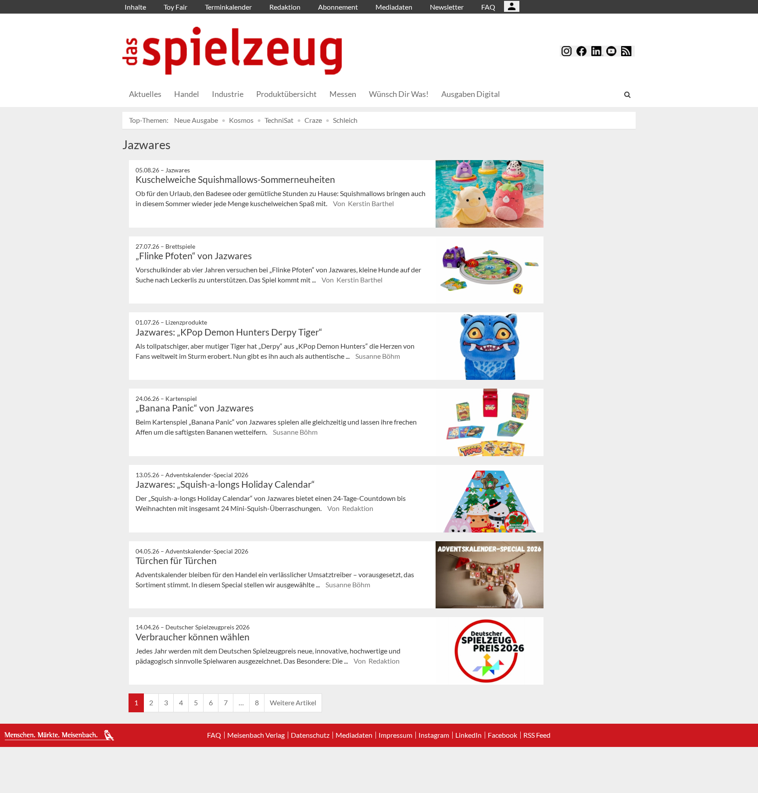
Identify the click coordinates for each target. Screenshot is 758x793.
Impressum (395, 735)
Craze (313, 120)
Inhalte (135, 7)
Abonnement (338, 7)
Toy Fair (175, 7)
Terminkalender (228, 7)
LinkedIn (468, 735)
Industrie (227, 94)
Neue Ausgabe (196, 120)
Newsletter (447, 7)
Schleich (345, 120)
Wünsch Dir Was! (399, 94)
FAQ (488, 7)
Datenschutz (310, 735)
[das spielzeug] (232, 51)
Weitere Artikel (293, 702)
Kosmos (241, 120)
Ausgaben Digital (470, 94)
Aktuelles (145, 94)
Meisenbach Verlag (256, 735)
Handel (186, 94)
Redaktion (284, 7)
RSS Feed (537, 735)
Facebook (502, 735)
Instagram (433, 735)
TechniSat (279, 120)
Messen (342, 94)
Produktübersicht (286, 94)
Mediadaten (393, 7)
